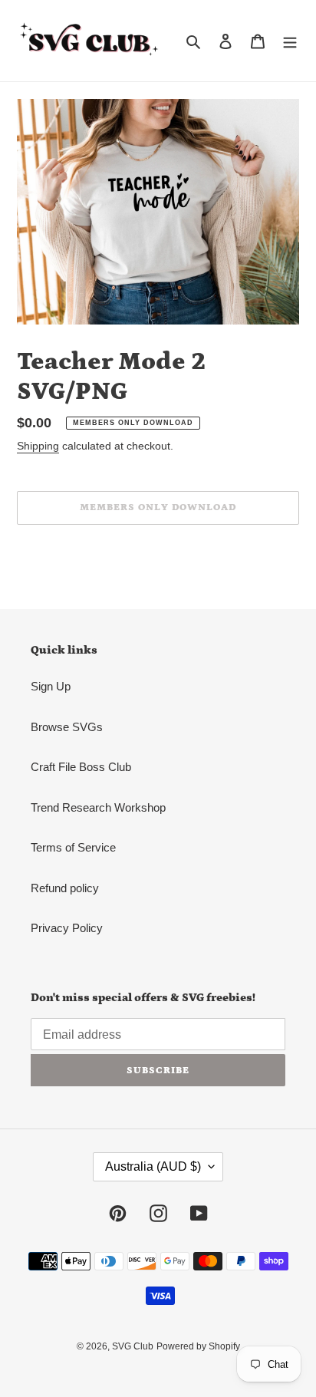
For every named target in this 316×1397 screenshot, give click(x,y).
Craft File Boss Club (81, 766)
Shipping (38, 446)
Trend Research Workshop (98, 807)
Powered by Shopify (198, 1346)
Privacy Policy (67, 927)
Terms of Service (73, 847)
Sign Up (51, 686)
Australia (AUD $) (153, 1166)
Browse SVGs (67, 726)
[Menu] (290, 41)
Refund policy (65, 888)
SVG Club (132, 1346)
